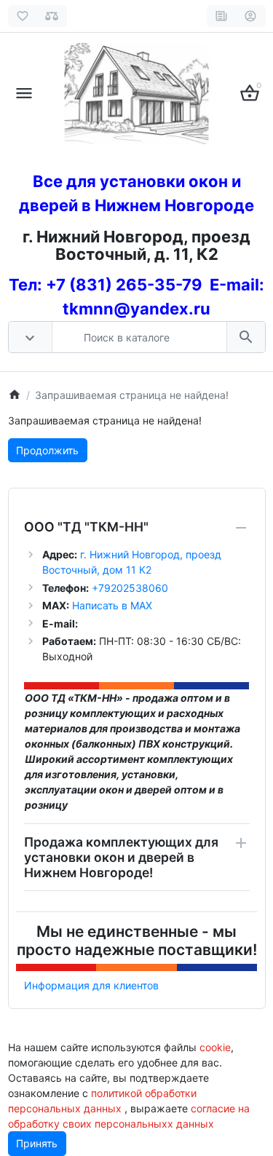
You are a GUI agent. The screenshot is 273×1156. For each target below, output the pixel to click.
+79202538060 (128, 588)
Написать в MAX (112, 605)
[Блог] (222, 16)
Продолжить (47, 450)
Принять (37, 1143)
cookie (215, 1047)
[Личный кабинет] (251, 16)
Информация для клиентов (91, 985)
